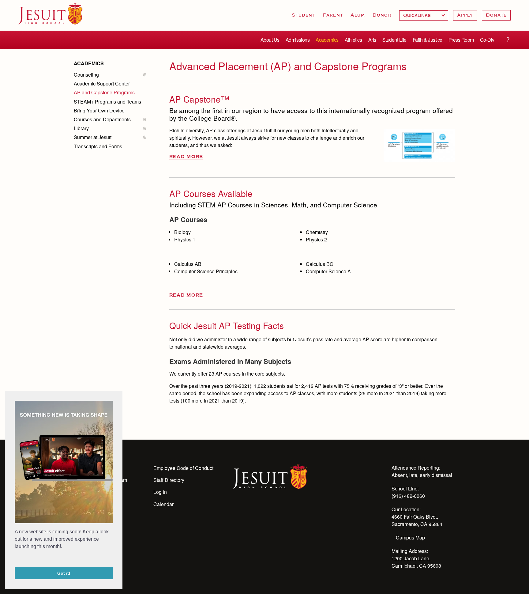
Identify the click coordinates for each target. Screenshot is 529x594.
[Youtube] (236, 511)
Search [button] (508, 40)
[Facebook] (286, 511)
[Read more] (419, 145)
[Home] (270, 476)
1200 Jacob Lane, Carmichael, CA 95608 (416, 562)
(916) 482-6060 (408, 495)
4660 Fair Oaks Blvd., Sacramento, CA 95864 (417, 520)
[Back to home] (50, 14)
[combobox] (423, 15)
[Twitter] (269, 511)
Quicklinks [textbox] (424, 15)
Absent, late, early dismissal (422, 475)
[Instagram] (253, 511)
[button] (16, 559)
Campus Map (410, 537)
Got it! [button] (63, 573)
